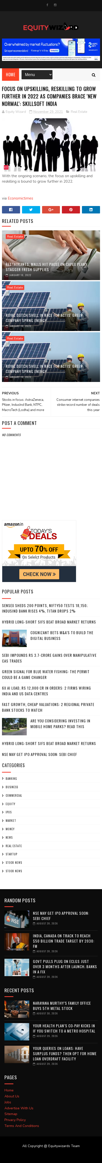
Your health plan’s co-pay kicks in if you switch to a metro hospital (64, 1028)
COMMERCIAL (14, 795)
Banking (11, 779)
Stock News (14, 863)
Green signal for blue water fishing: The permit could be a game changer (46, 674)
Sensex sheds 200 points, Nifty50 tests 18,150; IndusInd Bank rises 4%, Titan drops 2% (45, 608)
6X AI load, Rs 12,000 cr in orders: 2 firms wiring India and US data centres (46, 690)
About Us (11, 1096)
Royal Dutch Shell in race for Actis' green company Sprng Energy (44, 317)
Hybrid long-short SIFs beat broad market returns (49, 621)
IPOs (9, 812)
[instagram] (55, 5)
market (11, 821)
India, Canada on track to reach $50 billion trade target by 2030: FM (63, 941)
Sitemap (10, 1114)
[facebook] (47, 5)
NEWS (9, 837)
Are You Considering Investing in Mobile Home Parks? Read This (60, 723)
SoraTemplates (48, 1155)
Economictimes (20, 198)
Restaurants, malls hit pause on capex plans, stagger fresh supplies (47, 266)
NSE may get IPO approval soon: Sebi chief (39, 754)
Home (10, 75)
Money (10, 829)
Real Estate (79, 112)
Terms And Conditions (21, 1125)
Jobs (7, 1102)
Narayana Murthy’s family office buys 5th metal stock (62, 1005)
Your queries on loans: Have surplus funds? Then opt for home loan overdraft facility (65, 1053)
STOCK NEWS (14, 871)
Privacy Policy (15, 1120)
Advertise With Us (18, 1108)
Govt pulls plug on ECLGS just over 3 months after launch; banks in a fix (65, 966)
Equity (10, 804)
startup (11, 854)
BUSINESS (12, 787)
